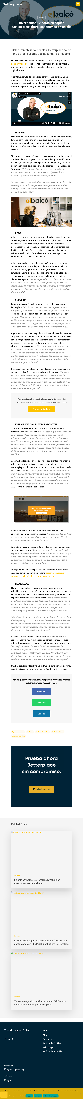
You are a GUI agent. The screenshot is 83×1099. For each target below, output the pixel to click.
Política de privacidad (53, 1051)
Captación (30, 732)
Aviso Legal (48, 1047)
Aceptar (29, 1096)
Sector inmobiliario (57, 732)
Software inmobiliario (18, 736)
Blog (45, 1035)
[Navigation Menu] (78, 4)
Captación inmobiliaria (42, 732)
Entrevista (41, 17)
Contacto (47, 1039)
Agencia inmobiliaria (18, 732)
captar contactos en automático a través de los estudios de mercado (38, 574)
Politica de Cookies (52, 1043)
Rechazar (38, 1096)
